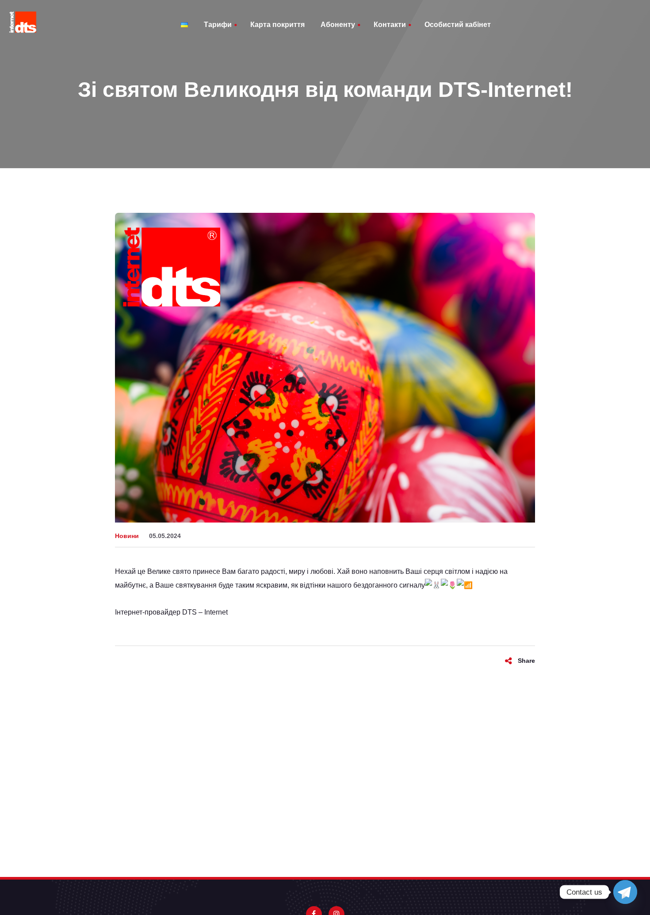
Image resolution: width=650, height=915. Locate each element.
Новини (127, 535)
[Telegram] (625, 892)
